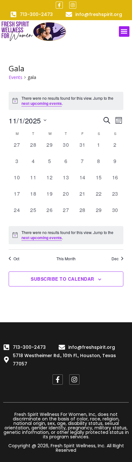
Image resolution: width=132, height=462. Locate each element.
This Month (66, 258)
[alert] (66, 101)
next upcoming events (41, 103)
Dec (115, 258)
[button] (124, 31)
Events (15, 77)
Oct (16, 258)
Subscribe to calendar (62, 279)
